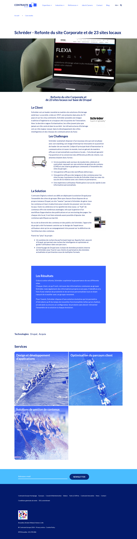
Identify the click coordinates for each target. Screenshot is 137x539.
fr (116, 5)
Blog (108, 5)
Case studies (29, 15)
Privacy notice (40, 527)
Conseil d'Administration (54, 496)
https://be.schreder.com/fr (47, 312)
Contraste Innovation (87, 496)
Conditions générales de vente (27, 500)
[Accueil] (25, 5)
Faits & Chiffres (74, 496)
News (97, 496)
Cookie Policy (50, 527)
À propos (41, 496)
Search (121, 5)
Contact (99, 5)
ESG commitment (44, 500)
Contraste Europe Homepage (27, 496)
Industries (59, 5)
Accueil (16, 15)
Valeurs (65, 496)
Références (72, 5)
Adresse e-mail (24, 476)
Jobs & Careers (87, 5)
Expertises (46, 5)
